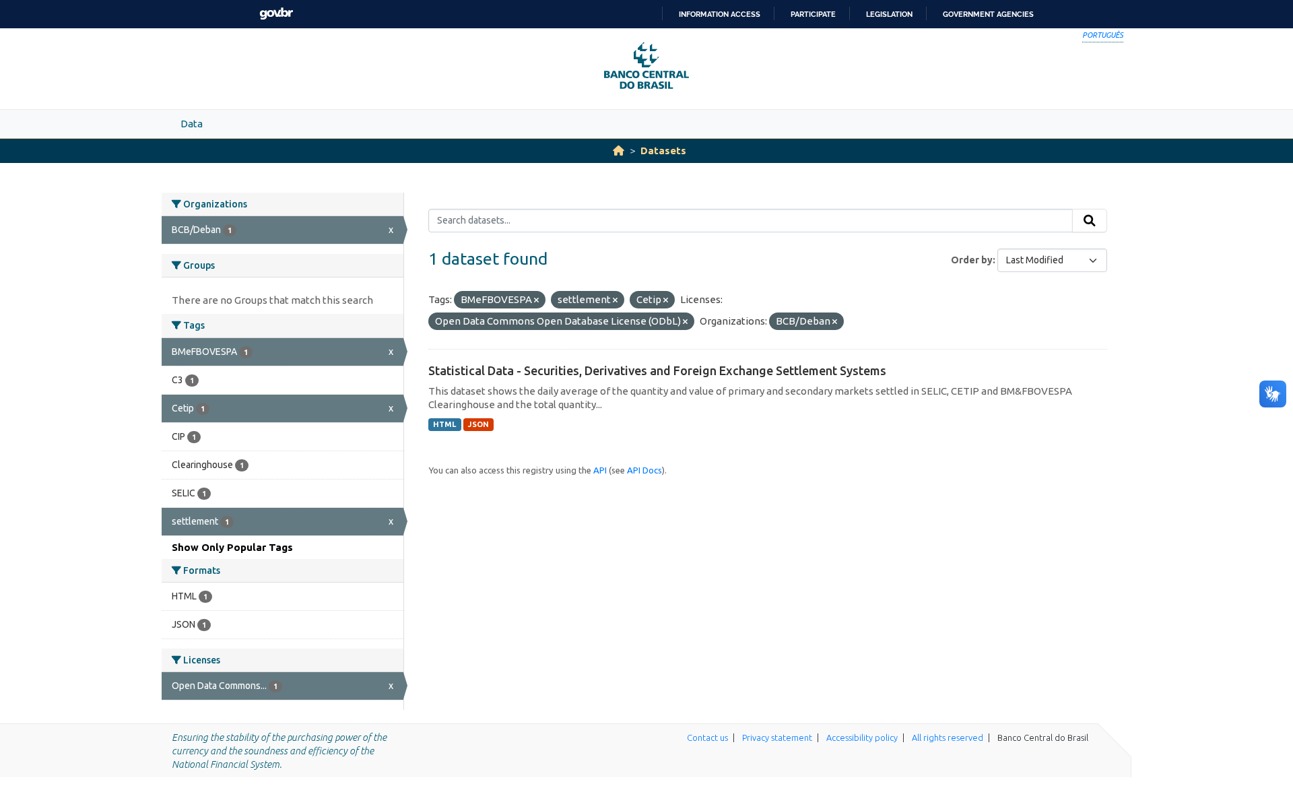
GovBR (276, 13)
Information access (719, 14)
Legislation (889, 14)
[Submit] (1089, 221)
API (600, 470)
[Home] (618, 150)
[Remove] (536, 300)
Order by (972, 260)
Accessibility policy (862, 737)
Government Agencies (988, 14)
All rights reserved (947, 737)
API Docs (644, 470)
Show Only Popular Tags (232, 547)
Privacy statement (777, 737)
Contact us (707, 737)
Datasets (663, 150)
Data (191, 123)
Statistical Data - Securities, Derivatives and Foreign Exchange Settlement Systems (657, 370)
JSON (478, 424)
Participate (813, 14)
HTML (444, 424)
